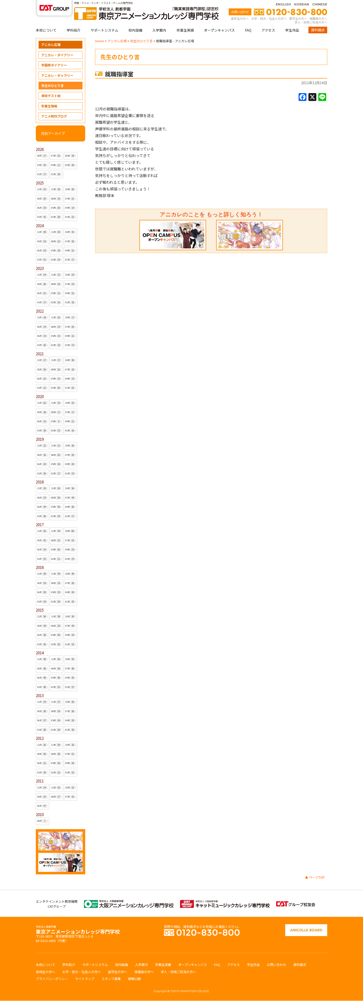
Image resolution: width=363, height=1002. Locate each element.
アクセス (268, 30)
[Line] (322, 97)
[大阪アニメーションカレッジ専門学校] (129, 902)
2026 (40, 149)
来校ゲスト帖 (50, 95)
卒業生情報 (49, 106)
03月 (69, 165)
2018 (40, 481)
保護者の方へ (318, 18)
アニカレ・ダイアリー (57, 55)
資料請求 (318, 29)
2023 (40, 268)
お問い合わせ (240, 12)
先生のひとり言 (52, 85)
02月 (41, 174)
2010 (40, 814)
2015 (40, 610)
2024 (40, 225)
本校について (46, 30)
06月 (69, 155)
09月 (41, 198)
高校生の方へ (240, 18)
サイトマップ (84, 978)
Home (99, 41)
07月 (55, 155)
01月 (55, 174)
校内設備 (135, 30)
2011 (40, 780)
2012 (40, 738)
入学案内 (159, 30)
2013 (40, 695)
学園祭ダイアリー (54, 65)
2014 (40, 652)
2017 (40, 524)
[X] (312, 97)
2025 (40, 182)
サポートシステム (104, 30)
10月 (69, 189)
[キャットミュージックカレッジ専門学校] (225, 902)
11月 (55, 189)
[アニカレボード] (306, 926)
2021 (40, 353)
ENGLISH (283, 4)
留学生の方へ (298, 18)
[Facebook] (302, 97)
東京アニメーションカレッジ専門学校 (78, 930)
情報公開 (134, 978)
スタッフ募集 (111, 978)
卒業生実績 (185, 30)
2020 (40, 396)
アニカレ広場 (50, 44)
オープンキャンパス (219, 30)
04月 (55, 165)
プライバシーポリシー (52, 978)
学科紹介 (74, 30)
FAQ (248, 30)
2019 (40, 439)
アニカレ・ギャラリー (57, 75)
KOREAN (301, 4)
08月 (41, 155)
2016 (40, 567)
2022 (40, 311)
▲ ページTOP (315, 877)
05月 (41, 165)
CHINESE (319, 4)
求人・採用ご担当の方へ (311, 22)
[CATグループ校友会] (295, 903)
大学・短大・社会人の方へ (269, 18)
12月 (41, 189)
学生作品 (292, 30)
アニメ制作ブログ (54, 116)
